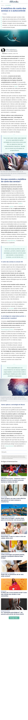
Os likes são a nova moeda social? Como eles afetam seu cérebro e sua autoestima (14, 594)
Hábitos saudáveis (5, 553)
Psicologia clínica (5, 535)
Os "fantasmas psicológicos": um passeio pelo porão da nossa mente (12, 613)
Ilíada (15, 86)
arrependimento (11, 240)
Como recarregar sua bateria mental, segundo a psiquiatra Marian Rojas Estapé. (12, 556)
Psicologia (3, 477)
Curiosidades (8, 5)
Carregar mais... (14, 617)
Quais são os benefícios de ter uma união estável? (12, 575)
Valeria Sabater (13, 51)
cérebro (20, 203)
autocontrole (13, 58)
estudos (11, 206)
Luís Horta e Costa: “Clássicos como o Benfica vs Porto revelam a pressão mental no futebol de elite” (13, 480)
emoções (11, 308)
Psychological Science (7, 329)
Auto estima (4, 497)
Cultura (2, 5)
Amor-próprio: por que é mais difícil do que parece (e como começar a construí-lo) (13, 500)
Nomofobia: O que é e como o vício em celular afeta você (13, 537)
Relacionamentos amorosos (8, 516)
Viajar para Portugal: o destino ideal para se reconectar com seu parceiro (13, 519)
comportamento (9, 446)
